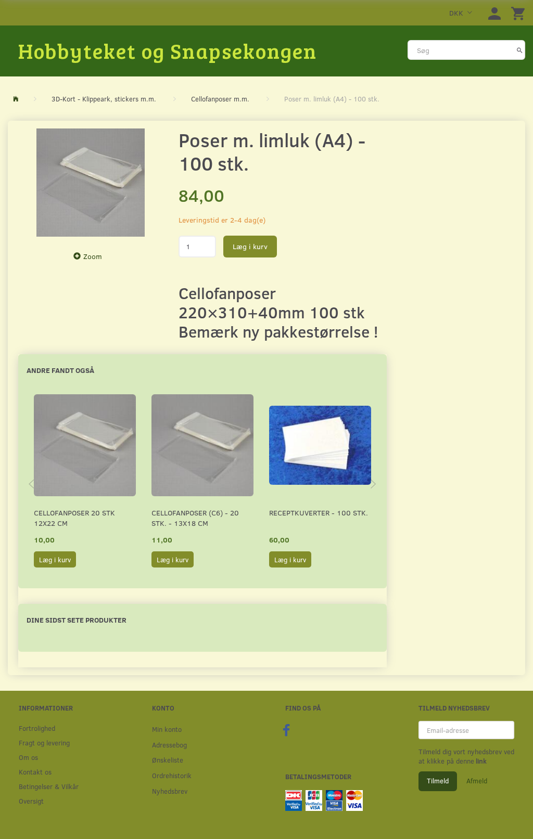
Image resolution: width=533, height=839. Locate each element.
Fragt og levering (44, 742)
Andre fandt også (60, 370)
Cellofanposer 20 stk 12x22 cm (74, 518)
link (480, 761)
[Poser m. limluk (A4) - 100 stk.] (90, 182)
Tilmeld (438, 780)
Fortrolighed (37, 728)
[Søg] (520, 50)
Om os (28, 757)
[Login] (494, 12)
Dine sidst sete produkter (76, 620)
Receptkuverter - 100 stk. (318, 513)
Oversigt (31, 800)
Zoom (92, 256)
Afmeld (476, 780)
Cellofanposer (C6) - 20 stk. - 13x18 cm (195, 518)
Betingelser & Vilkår (49, 786)
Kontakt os (35, 771)
